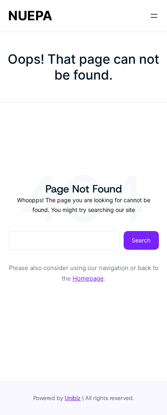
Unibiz (73, 398)
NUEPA (30, 16)
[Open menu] (154, 16)
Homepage (88, 278)
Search (141, 240)
